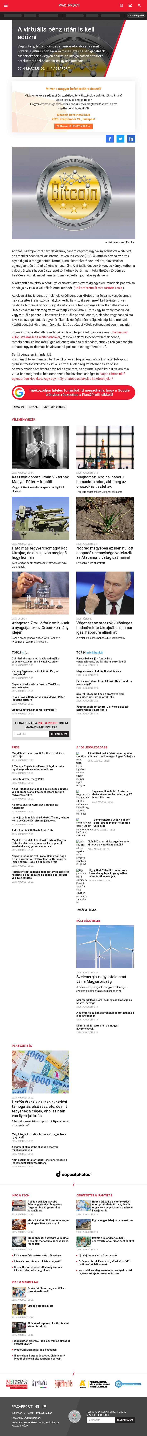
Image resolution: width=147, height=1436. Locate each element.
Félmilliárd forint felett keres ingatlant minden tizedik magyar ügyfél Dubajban (111, 755)
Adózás (19, 407)
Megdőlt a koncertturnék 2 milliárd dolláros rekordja (38, 755)
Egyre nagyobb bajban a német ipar (113, 1220)
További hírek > (86, 909)
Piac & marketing (25, 1282)
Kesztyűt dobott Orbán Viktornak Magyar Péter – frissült (40, 479)
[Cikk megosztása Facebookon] (110, 139)
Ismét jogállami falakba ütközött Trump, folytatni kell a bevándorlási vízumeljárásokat (41, 819)
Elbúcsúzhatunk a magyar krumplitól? (34, 709)
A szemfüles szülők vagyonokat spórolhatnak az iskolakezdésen (105, 1014)
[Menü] (6, 5)
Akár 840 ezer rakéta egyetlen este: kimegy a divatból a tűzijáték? (108, 843)
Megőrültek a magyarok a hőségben (35, 1349)
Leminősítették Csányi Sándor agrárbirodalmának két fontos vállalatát (112, 822)
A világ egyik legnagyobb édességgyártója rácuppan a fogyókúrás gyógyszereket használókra (45, 1206)
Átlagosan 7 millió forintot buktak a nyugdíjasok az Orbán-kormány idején (40, 627)
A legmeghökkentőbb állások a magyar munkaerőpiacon (35, 1148)
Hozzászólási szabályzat (26, 1418)
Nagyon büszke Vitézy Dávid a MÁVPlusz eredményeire (36, 686)
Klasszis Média (20, 1426)
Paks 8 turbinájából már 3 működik (33, 830)
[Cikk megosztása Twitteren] (120, 139)
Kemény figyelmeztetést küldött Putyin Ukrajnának (35, 673)
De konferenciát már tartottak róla (98, 288)
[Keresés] (139, 5)
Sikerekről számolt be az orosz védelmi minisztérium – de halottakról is (100, 695)
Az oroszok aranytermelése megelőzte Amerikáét (35, 806)
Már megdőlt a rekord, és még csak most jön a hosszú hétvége (104, 1001)
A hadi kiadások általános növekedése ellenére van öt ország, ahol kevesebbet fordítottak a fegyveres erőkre (40, 791)
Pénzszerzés (22, 1045)
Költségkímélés (88, 920)
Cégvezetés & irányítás (94, 1195)
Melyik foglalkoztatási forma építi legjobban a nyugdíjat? (39, 1136)
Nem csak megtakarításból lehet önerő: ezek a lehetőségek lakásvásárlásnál (39, 1161)
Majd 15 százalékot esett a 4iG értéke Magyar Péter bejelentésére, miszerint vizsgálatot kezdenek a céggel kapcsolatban (39, 843)
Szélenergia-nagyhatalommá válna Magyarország (101, 979)
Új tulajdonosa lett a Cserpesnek (98, 1255)
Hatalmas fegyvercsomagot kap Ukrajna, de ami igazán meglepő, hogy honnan (40, 553)
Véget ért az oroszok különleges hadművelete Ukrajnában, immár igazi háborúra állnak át (104, 627)
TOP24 (20, 652)
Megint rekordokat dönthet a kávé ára (99, 671)
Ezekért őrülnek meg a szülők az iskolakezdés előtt (47, 1290)
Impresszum (18, 1413)
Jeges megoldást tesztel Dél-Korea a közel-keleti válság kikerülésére (102, 708)
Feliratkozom (59, 734)
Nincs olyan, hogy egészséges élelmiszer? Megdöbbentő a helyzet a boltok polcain (39, 1357)
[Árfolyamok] (130, 5)
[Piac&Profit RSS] (44, 1406)
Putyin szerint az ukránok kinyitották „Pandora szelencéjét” (104, 683)
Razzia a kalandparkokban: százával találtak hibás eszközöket (113, 1239)
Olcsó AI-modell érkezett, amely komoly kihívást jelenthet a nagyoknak (38, 1269)
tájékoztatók (36, 1422)
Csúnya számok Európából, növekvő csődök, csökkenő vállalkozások (105, 1263)
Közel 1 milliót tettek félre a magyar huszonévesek (97, 1027)
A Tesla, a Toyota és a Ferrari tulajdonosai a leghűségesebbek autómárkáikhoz (38, 768)
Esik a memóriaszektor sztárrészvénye (37, 1255)
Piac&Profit (60, 68)
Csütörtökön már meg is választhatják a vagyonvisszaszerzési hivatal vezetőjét (36, 660)
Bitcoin (33, 407)
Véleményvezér (23, 419)
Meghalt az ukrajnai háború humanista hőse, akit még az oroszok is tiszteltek (101, 481)
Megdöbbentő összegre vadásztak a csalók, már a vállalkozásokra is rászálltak (48, 1241)
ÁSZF (30, 1413)
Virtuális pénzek (54, 407)
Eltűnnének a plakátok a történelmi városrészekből (48, 1325)
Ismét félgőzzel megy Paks (28, 779)
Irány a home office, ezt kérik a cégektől (37, 1261)
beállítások (53, 1422)
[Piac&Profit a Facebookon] (37, 1406)
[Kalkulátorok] (121, 5)
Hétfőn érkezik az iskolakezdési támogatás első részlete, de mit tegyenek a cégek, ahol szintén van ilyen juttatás (40, 874)
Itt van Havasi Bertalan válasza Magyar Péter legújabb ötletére (38, 699)
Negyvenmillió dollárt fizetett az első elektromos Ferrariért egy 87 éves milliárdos (112, 794)
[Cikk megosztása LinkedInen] (131, 139)
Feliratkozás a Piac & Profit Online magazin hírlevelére (106, 1413)
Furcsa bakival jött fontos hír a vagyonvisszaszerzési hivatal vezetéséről (101, 660)
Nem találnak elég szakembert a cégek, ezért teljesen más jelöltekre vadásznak (105, 1272)
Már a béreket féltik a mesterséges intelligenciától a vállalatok (48, 1222)
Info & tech (20, 1195)
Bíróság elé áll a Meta (41, 1305)
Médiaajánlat (44, 1413)
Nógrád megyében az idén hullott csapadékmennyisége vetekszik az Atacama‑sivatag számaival (104, 553)
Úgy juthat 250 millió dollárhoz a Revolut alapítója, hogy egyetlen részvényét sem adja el (108, 873)
